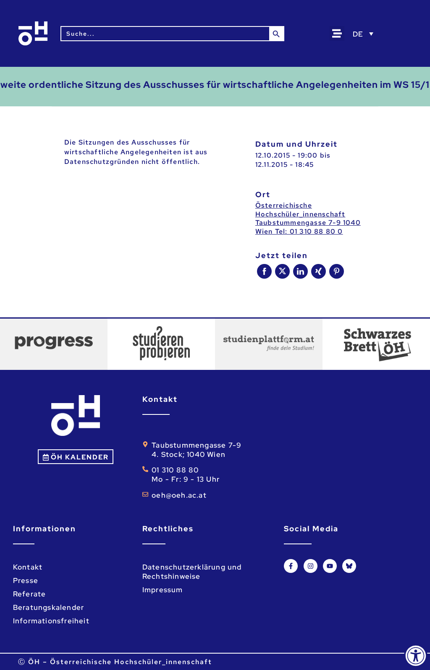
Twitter (282, 271)
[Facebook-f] (291, 566)
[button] (337, 33)
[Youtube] (330, 566)
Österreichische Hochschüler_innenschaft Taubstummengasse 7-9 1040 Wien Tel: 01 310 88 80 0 (308, 218)
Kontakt (27, 567)
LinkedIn (300, 271)
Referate (29, 594)
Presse (25, 580)
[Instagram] (310, 566)
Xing (318, 271)
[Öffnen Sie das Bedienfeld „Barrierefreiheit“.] (415, 655)
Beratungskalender (48, 607)
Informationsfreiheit (51, 620)
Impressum (162, 589)
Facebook (264, 271)
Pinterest (336, 271)
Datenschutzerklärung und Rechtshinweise (192, 571)
